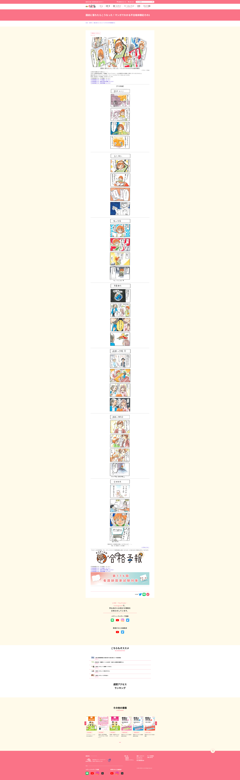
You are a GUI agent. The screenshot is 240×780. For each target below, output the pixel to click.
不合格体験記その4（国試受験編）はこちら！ (101, 83)
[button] (118, 742)
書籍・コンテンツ (140, 756)
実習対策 (127, 758)
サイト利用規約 (150, 756)
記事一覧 (90, 22)
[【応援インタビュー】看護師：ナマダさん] (92, 667)
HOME (87, 22)
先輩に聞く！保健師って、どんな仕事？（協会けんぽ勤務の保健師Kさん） (109, 662)
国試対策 (127, 757)
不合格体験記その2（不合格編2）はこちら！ (101, 80)
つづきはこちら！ (145, 547)
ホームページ (139, 757)
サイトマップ (139, 759)
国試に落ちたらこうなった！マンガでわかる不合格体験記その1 (104, 22)
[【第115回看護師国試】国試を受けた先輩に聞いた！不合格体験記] (92, 658)
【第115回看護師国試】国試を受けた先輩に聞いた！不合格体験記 (108, 657)
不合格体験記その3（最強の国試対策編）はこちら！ (102, 81)
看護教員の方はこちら (122, 1)
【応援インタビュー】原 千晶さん (101, 675)
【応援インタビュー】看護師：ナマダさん (103, 666)
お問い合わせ (131, 1)
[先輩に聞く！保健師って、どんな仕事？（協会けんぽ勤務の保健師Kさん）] (92, 662)
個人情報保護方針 (140, 760)
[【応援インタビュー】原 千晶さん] (92, 675)
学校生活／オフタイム (96, 33)
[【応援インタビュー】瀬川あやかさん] (92, 671)
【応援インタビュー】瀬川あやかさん (102, 671)
